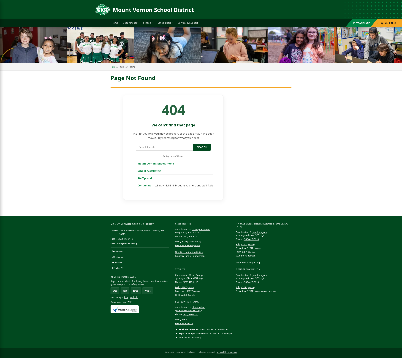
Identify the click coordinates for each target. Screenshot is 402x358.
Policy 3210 (181, 241)
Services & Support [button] (188, 22)
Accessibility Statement (227, 352)
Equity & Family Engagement (190, 255)
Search (202, 147)
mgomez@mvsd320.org (188, 232)
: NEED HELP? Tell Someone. (203, 329)
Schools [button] (147, 22)
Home (115, 22)
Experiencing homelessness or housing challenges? (206, 333)
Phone (148, 291)
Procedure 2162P (184, 323)
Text (125, 291)
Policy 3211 (241, 287)
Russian (197, 242)
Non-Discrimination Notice (189, 252)
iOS (126, 297)
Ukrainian (271, 291)
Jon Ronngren (260, 232)
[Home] (102, 9)
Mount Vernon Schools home (156, 163)
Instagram (118, 257)
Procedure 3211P (244, 291)
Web (115, 291)
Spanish (191, 242)
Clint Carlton (198, 307)
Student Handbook (245, 255)
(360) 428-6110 (125, 238)
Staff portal (145, 178)
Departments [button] (130, 22)
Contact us (144, 185)
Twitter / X (118, 268)
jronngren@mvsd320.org (250, 235)
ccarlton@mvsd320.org (188, 310)
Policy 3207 (241, 244)
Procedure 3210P (184, 245)
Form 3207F (242, 251)
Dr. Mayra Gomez (201, 229)
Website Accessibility (190, 337)
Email (136, 291)
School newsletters (149, 171)
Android (134, 297)
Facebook (118, 251)
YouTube (118, 262)
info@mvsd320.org (127, 243)
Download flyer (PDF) (121, 302)
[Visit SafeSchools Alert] (140, 309)
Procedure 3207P (244, 248)
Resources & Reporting (248, 262)
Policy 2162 (181, 319)
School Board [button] (164, 22)
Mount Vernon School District (153, 9)
